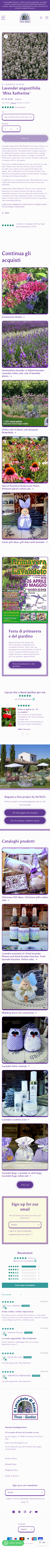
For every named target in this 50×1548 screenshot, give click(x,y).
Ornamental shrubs (12, 317)
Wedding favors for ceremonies (18, 1012)
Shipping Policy (11, 1470)
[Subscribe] (38, 1225)
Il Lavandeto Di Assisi (27, 1543)
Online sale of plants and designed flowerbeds (20, 431)
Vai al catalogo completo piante (25, 821)
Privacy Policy (11, 1458)
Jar (3, 112)
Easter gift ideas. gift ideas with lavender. (23, 542)
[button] (3, 18)
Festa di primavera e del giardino (24, 665)
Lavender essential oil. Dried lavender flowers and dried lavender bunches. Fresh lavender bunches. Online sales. (24, 956)
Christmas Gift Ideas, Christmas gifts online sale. (25, 898)
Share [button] (7, 213)
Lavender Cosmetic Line (14, 1119)
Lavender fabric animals (14, 1066)
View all (25, 1185)
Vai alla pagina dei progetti (25, 813)
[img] (25, 696)
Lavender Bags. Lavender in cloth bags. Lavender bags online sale (22, 1174)
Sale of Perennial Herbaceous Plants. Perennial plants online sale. (21, 487)
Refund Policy (11, 1464)
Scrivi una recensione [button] (25, 1285)
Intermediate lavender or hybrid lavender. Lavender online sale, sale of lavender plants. (23, 373)
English (24, 1529)
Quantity (5, 124)
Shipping (13, 102)
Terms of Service (12, 1476)
